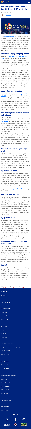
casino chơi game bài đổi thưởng (8, 375)
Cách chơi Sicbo (4, 358)
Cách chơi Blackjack (5, 354)
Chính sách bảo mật (5, 302)
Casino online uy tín (6, 308)
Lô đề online (4, 397)
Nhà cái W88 (4, 326)
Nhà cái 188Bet (4, 319)
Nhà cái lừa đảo (4, 410)
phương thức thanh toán (16, 189)
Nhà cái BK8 (3, 330)
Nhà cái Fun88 (4, 316)
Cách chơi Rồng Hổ (5, 350)
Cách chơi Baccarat (5, 361)
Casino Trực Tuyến (5, 286)
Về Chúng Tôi (4, 295)
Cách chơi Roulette (5, 365)
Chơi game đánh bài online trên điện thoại (10, 347)
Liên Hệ (3, 299)
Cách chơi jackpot (5, 368)
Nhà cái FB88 (4, 337)
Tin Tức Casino (16, 13)
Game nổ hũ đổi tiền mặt (6, 383)
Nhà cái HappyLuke (5, 323)
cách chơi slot (4, 379)
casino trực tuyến (9, 37)
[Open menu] (29, 2)
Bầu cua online (4, 393)
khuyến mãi (4, 122)
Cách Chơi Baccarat (5, 386)
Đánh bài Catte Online (6, 400)
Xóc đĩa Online (4, 372)
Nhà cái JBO (3, 333)
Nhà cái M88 (4, 312)
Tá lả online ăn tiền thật (6, 390)
